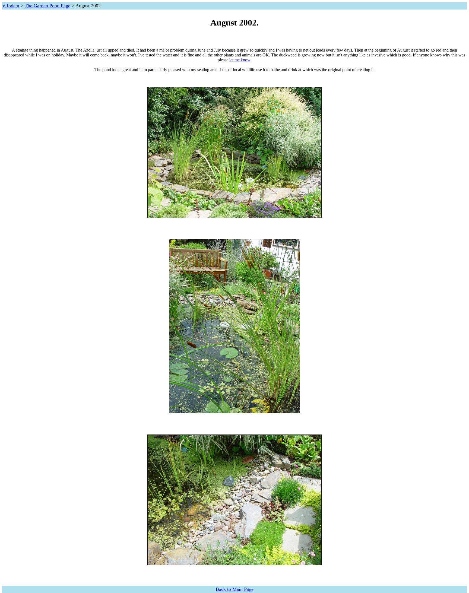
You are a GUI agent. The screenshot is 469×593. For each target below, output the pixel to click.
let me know (239, 60)
